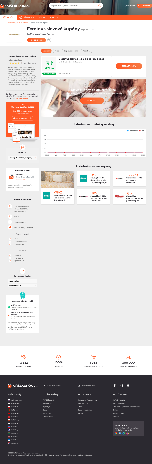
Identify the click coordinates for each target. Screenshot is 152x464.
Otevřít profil (20, 179)
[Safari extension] (120, 433)
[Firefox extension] (127, 433)
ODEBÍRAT (92, 101)
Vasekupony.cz (13, 23)
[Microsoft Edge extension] (123, 433)
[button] (132, 131)
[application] (93, 143)
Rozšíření (116, 416)
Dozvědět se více (22, 98)
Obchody (24, 23)
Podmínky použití (65, 73)
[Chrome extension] (116, 433)
